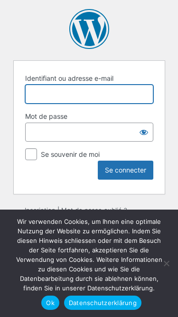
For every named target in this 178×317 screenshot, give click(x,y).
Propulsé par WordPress (89, 29)
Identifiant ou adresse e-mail (69, 78)
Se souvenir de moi (70, 154)
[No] (166, 263)
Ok (50, 303)
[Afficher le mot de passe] (143, 132)
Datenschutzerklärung (103, 303)
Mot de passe (46, 116)
